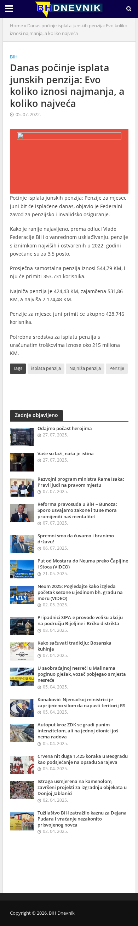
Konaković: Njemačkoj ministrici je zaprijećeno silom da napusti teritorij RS (81, 703)
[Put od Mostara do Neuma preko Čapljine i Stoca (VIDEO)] (22, 569)
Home (16, 26)
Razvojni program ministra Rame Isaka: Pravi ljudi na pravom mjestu (81, 482)
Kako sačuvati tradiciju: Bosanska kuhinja (74, 646)
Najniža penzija (85, 368)
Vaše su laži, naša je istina (66, 454)
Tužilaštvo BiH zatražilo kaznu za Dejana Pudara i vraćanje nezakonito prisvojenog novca (82, 819)
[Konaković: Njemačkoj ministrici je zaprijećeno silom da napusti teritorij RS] (22, 707)
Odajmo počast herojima (65, 428)
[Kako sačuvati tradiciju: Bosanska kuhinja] (22, 651)
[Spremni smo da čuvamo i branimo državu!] (22, 544)
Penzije (116, 368)
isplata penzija (46, 368)
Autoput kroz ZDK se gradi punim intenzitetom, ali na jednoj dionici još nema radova (78, 731)
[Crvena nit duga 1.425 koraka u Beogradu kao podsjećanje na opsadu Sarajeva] (22, 764)
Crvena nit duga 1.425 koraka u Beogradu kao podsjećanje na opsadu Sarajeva (83, 759)
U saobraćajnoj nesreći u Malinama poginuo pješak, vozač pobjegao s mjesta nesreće (82, 674)
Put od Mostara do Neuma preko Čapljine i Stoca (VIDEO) (83, 564)
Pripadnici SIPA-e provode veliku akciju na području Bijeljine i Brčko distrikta (80, 621)
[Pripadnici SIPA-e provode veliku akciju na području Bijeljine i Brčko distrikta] (22, 626)
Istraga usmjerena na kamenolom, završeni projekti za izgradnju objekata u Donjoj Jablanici (82, 787)
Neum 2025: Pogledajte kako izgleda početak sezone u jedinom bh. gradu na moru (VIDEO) (80, 592)
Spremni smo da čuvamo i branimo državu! (76, 539)
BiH (14, 57)
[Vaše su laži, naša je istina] (22, 462)
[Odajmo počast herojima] (22, 436)
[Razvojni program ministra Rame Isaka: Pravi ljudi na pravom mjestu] (22, 487)
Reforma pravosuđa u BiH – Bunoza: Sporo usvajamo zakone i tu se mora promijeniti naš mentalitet (77, 510)
